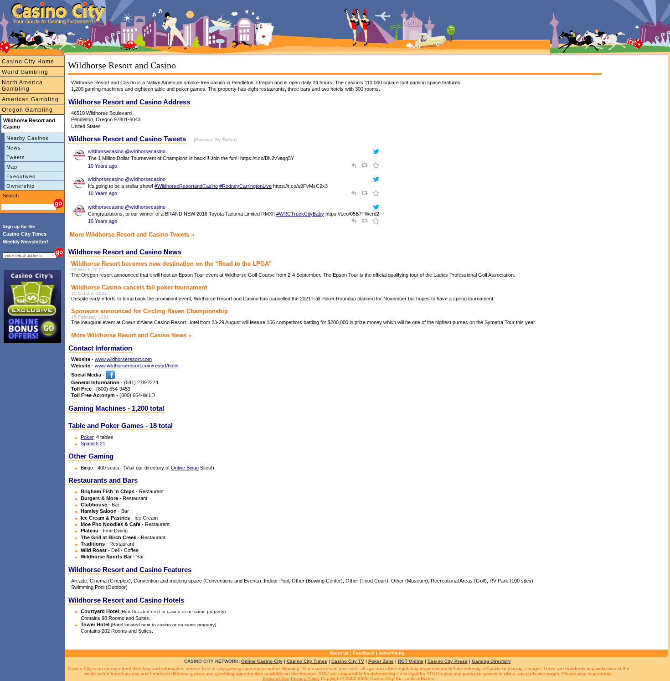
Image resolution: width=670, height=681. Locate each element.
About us (339, 652)
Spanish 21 (93, 443)
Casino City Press (448, 661)
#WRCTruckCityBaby (300, 214)
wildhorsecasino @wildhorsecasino (126, 151)
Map (11, 167)
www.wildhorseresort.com (123, 359)
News (13, 147)
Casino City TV (347, 661)
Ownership (20, 186)
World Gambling (25, 72)
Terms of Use (275, 678)
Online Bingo (185, 467)
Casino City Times (307, 661)
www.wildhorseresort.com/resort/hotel (136, 365)
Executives (21, 176)
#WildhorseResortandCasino (186, 186)
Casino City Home (28, 61)
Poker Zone (381, 661)
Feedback (364, 652)
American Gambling (30, 99)
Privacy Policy (305, 678)
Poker (87, 437)
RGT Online (410, 661)
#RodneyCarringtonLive (245, 186)
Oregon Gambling (27, 110)
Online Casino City (262, 661)
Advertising (391, 652)
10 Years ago (102, 166)
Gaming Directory (491, 661)
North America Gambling (22, 85)
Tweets (15, 157)
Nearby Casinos (27, 138)
